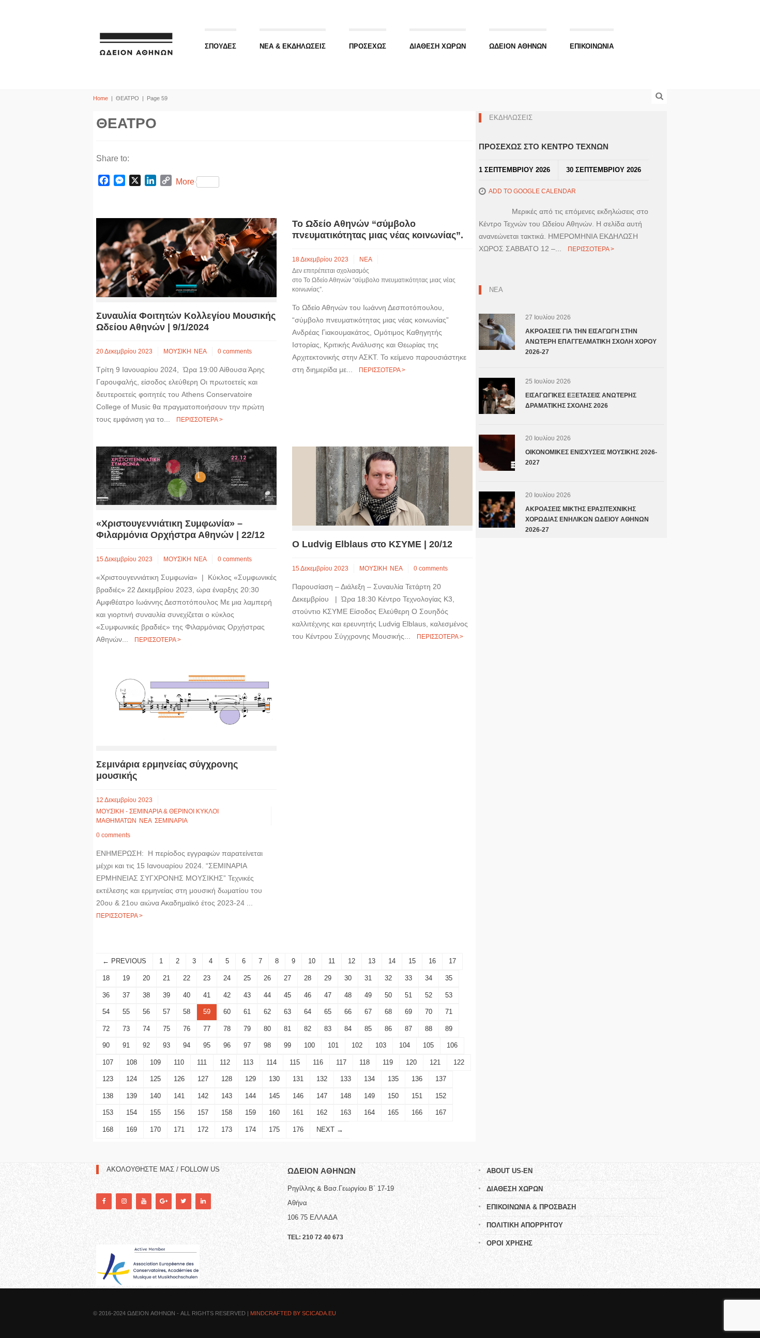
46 (307, 995)
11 (331, 961)
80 (267, 1029)
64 (307, 1012)
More (185, 181)
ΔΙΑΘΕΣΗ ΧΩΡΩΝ (437, 46)
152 (440, 1096)
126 (179, 1079)
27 (287, 978)
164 (369, 1112)
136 (417, 1079)
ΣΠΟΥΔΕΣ (220, 46)
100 (309, 1045)
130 (274, 1079)
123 (107, 1079)
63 (287, 1012)
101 (333, 1045)
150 (393, 1096)
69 (408, 1012)
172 (202, 1129)
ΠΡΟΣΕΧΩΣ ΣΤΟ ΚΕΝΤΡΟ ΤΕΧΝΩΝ (544, 146)
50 (388, 995)
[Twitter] (183, 1201)
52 (428, 995)
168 (107, 1129)
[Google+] (163, 1201)
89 (448, 1029)
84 (348, 1029)
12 (351, 961)
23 (206, 978)
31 (368, 978)
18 (106, 978)
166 (417, 1112)
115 (295, 1062)
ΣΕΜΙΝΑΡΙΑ (171, 820)
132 (321, 1079)
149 (369, 1096)
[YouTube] (143, 1201)
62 (267, 1012)
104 (404, 1045)
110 (179, 1062)
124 (131, 1079)
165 (393, 1112)
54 (106, 1012)
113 (248, 1062)
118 (364, 1062)
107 (107, 1062)
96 (227, 1045)
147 (321, 1096)
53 (448, 995)
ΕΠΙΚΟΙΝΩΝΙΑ (592, 46)
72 (106, 1029)
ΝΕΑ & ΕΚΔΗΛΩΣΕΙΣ (293, 46)
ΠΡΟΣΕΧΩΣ (367, 46)
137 (440, 1079)
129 (250, 1079)
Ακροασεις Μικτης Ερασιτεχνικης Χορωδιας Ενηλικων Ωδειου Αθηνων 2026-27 (587, 519)
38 (146, 995)
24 (227, 978)
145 (274, 1096)
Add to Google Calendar (532, 191)
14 (392, 961)
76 (186, 1029)
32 (388, 978)
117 (341, 1062)
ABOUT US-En (510, 1171)
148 (345, 1096)
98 (267, 1045)
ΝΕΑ (200, 351)
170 (155, 1129)
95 (206, 1045)
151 (417, 1096)
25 (247, 978)
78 (227, 1029)
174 (250, 1129)
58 (186, 1012)
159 (250, 1112)
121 (435, 1062)
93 (166, 1045)
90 (106, 1045)
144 (250, 1096)
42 (227, 995)
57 (166, 1012)
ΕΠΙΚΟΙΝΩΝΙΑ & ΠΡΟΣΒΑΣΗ (531, 1207)
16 (432, 961)
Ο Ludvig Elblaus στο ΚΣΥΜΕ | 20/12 (372, 544)
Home (100, 98)
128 (226, 1079)
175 (274, 1129)
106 (452, 1045)
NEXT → (329, 1129)
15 (412, 961)
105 (428, 1045)
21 (166, 978)
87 (408, 1029)
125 (155, 1079)
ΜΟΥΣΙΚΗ (177, 351)
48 (348, 995)
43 (247, 995)
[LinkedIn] (203, 1201)
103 (380, 1045)
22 (186, 978)
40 (186, 995)
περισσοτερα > (199, 419)
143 (226, 1096)
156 (179, 1112)
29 (327, 978)
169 (131, 1129)
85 (368, 1029)
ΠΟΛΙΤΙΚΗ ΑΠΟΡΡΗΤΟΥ (525, 1225)
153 (107, 1112)
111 (202, 1062)
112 (225, 1062)
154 (131, 1112)
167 (440, 1112)
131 (298, 1079)
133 (345, 1079)
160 (274, 1112)
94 (186, 1045)
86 (388, 1029)
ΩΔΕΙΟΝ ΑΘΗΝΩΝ (517, 46)
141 (179, 1096)
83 (327, 1029)
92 (146, 1045)
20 (146, 978)
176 (298, 1129)
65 (327, 1012)
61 (247, 1012)
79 (247, 1029)
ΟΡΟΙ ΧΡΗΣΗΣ (510, 1243)
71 (448, 1012)
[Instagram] (123, 1201)
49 (368, 995)
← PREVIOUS (124, 961)
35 (448, 978)
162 (321, 1112)
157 (202, 1112)
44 (267, 995)
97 (247, 1045)
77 (206, 1029)
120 (411, 1062)
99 (287, 1045)
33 (408, 978)
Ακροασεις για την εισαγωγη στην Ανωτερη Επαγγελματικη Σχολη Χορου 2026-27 (591, 342)
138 (107, 1096)
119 (388, 1062)
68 (388, 1012)
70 (428, 1012)
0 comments (235, 351)
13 (371, 961)
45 (287, 995)
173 (226, 1129)
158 (226, 1112)
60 (227, 1012)
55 (126, 1012)
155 (155, 1112)
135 (393, 1079)
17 (452, 961)
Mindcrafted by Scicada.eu (293, 1313)
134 (369, 1079)
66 (348, 1012)
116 (318, 1062)
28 (307, 978)
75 (166, 1029)
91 (126, 1045)
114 (271, 1062)
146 (298, 1096)
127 (202, 1079)
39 (166, 995)
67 (368, 1012)
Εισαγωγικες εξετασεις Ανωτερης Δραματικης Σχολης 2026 (580, 400)
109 (155, 1062)
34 (428, 978)
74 (146, 1029)
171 (179, 1129)
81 (287, 1029)
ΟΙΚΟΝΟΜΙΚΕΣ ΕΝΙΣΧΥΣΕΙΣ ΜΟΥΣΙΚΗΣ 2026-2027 (591, 457)
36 (106, 995)
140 (155, 1096)
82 (307, 1029)
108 (131, 1062)
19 (126, 978)
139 (131, 1096)
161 (298, 1112)
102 (357, 1045)
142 (202, 1096)
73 (126, 1029)
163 (345, 1112)
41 (206, 995)
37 (126, 995)
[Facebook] (104, 1201)
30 (348, 978)
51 (408, 995)
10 (311, 961)
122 (458, 1062)
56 (146, 1012)
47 (327, 995)
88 (428, 1029)
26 (267, 978)
